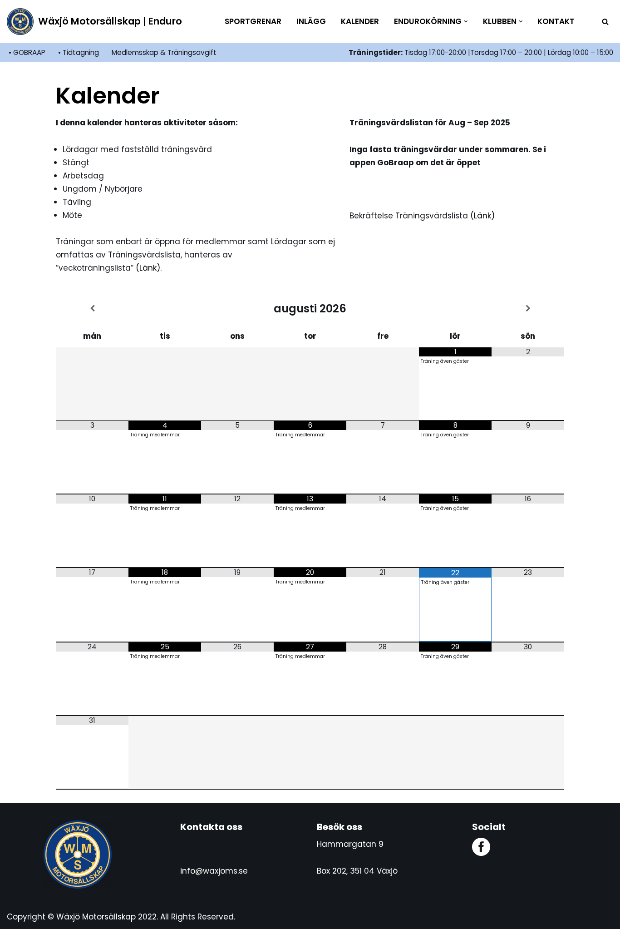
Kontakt (556, 21)
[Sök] (605, 21)
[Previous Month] (92, 309)
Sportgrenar (253, 21)
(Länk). (149, 267)
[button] (466, 22)
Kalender (360, 21)
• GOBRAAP (27, 52)
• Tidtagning (78, 52)
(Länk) (482, 215)
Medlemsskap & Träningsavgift (164, 52)
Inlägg (311, 21)
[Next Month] (528, 309)
